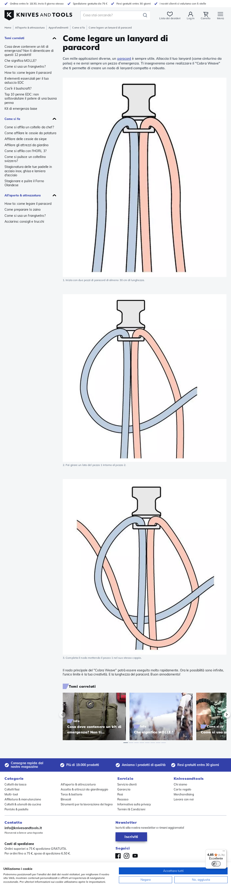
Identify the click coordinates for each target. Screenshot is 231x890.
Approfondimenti (59, 27)
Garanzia (123, 789)
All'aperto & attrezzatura (30, 27)
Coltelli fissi (12, 789)
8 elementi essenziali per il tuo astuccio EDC (27, 80)
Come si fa (78, 27)
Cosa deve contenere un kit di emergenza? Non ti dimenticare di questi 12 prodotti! (29, 51)
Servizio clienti (127, 784)
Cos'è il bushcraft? (18, 88)
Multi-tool (11, 794)
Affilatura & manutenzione (23, 799)
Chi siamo (180, 784)
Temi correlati (14, 38)
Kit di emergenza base (21, 109)
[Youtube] (135, 856)
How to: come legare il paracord (28, 73)
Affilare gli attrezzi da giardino (27, 145)
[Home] (38, 14)
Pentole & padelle (16, 809)
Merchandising (184, 794)
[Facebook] (118, 856)
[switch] (216, 863)
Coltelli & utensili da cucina (23, 804)
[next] (219, 714)
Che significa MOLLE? (20, 61)
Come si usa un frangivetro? (25, 66)
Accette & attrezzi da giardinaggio (84, 789)
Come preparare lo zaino (23, 210)
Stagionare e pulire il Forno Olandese (24, 183)
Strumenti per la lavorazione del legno (87, 804)
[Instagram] (126, 856)
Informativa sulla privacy (134, 804)
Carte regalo (182, 789)
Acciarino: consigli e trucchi (24, 222)
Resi (120, 794)
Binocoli (66, 799)
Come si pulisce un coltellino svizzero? (25, 159)
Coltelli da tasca (15, 784)
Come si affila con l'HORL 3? (25, 151)
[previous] (70, 714)
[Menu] (223, 852)
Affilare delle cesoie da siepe (26, 139)
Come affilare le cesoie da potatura (30, 133)
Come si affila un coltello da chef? (29, 127)
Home (8, 27)
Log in (190, 18)
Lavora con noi (184, 799)
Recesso (122, 799)
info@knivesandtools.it (23, 828)
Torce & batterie (72, 794)
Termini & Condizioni (131, 809)
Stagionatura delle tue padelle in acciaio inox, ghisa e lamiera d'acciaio (28, 171)
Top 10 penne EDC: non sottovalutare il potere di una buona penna (31, 98)
